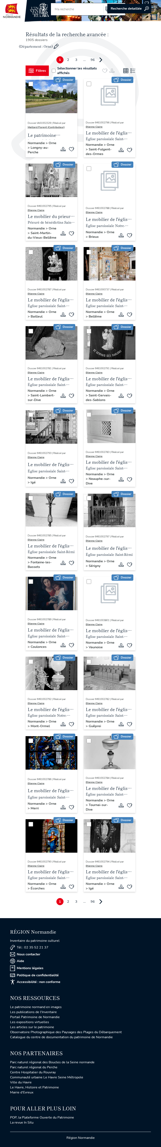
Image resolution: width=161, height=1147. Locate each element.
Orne (52, 143)
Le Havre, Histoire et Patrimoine (34, 1087)
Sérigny (94, 566)
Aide (20, 961)
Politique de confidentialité (38, 975)
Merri (35, 808)
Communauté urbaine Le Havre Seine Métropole (46, 1077)
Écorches (38, 888)
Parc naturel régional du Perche (33, 1067)
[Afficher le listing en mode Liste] (132, 70)
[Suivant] (100, 59)
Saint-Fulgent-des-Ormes (99, 151)
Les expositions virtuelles (29, 1022)
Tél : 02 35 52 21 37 (32, 947)
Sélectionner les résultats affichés (77, 70)
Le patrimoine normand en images (36, 1007)
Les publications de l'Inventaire (33, 1012)
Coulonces (39, 647)
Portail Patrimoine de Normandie (35, 1017)
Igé (33, 482)
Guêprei (95, 726)
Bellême (95, 316)
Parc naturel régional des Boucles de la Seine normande (52, 1062)
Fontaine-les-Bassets (40, 564)
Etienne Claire (94, 126)
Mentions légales (30, 968)
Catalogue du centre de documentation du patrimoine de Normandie (61, 1037)
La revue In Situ (22, 1122)
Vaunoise (96, 647)
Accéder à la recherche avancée (129, 8)
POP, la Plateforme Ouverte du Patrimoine (42, 1117)
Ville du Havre (21, 1082)
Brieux (94, 237)
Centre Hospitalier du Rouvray (33, 1072)
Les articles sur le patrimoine (32, 1027)
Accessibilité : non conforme (38, 982)
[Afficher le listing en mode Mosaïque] (125, 70)
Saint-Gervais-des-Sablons (98, 397)
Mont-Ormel (40, 726)
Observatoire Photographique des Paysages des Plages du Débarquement (66, 1032)
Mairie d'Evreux (21, 1092)
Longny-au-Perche (38, 150)
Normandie (37, 143)
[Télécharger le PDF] (63, 149)
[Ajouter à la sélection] (71, 149)
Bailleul (37, 316)
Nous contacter (28, 954)
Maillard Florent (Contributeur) (46, 127)
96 (93, 60)
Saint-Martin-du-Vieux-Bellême (42, 235)
